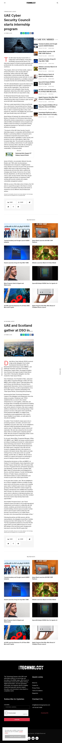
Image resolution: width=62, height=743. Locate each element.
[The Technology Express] (31, 3)
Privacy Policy (36, 688)
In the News (7, 321)
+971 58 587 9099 (37, 707)
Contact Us (35, 685)
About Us (34, 682)
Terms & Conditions (37, 690)
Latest (14, 11)
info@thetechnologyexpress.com (41, 705)
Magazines (35, 693)
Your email (7, 704)
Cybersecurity (8, 11)
